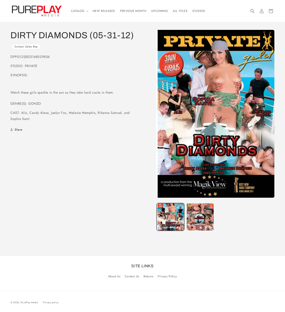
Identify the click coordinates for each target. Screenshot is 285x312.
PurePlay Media (29, 302)
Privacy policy (51, 302)
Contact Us (132, 276)
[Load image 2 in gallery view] (200, 217)
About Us (114, 276)
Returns (148, 276)
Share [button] (18, 129)
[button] (79, 10)
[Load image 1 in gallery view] (170, 217)
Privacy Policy (167, 276)
